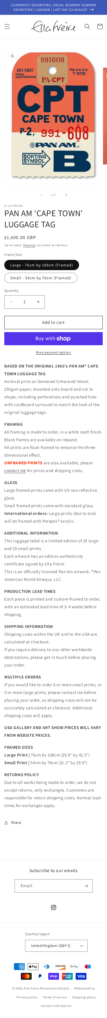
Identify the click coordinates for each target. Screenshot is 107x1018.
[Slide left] (41, 195)
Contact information (56, 1006)
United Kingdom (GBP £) (51, 945)
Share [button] (16, 822)
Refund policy (84, 988)
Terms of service (55, 997)
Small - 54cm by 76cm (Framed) (40, 277)
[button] (7, 26)
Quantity (11, 290)
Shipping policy (84, 997)
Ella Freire (31, 988)
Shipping (29, 245)
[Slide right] (66, 195)
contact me (15, 470)
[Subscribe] (86, 886)
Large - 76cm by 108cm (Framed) (41, 265)
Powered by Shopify (54, 988)
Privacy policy (27, 997)
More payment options (53, 352)
